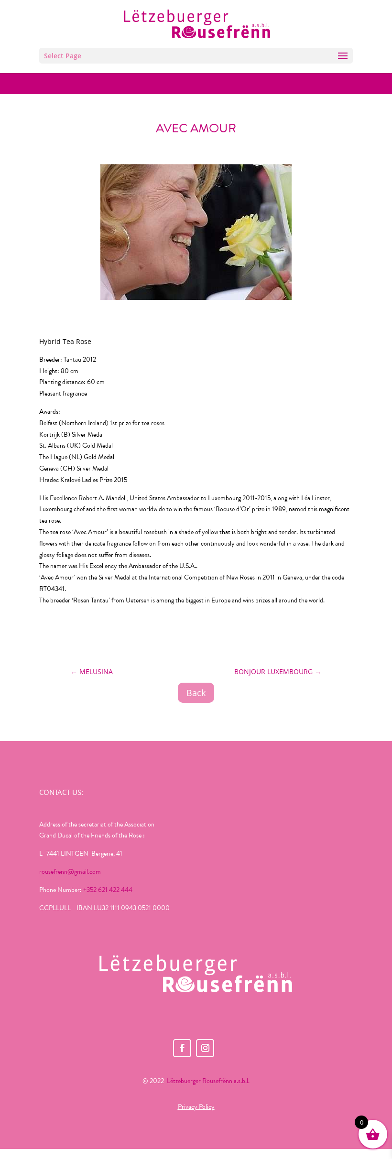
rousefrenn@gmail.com (70, 872)
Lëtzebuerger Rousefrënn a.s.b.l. (208, 1081)
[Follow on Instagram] (205, 1048)
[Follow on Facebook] (182, 1048)
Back (196, 692)
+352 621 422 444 (107, 890)
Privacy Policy (196, 1107)
